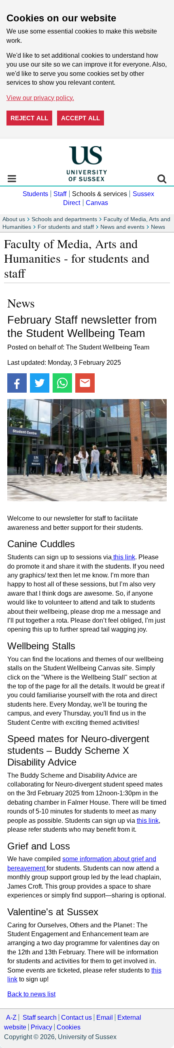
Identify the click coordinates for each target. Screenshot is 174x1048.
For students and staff (66, 227)
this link (123, 557)
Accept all (80, 118)
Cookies (69, 1027)
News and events (122, 227)
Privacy (41, 1027)
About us (13, 219)
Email (104, 1017)
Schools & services (99, 193)
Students (35, 193)
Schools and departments (64, 219)
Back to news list (31, 994)
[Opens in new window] (17, 383)
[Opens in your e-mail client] (85, 383)
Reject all (29, 118)
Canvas (97, 202)
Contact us (76, 1017)
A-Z (11, 1017)
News (158, 227)
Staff (59, 193)
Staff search (40, 1017)
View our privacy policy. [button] (40, 97)
